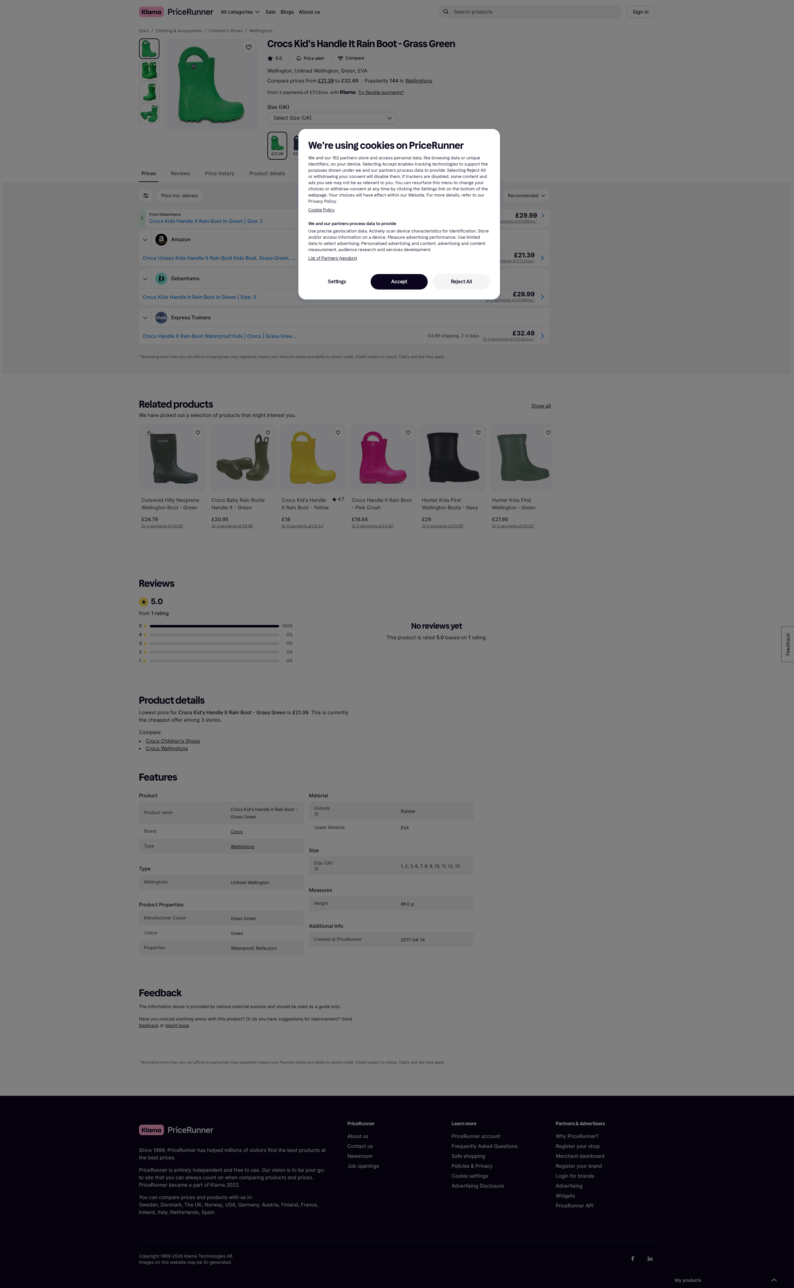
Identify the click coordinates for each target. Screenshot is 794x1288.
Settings (337, 282)
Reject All (461, 282)
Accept (399, 282)
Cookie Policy (321, 210)
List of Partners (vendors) (332, 258)
